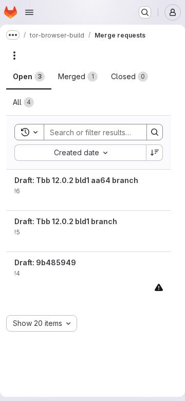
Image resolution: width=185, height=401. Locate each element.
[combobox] (80, 152)
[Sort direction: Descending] (154, 152)
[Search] (154, 132)
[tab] (28, 76)
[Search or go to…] (145, 12)
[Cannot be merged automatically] (159, 287)
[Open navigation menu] (29, 12)
